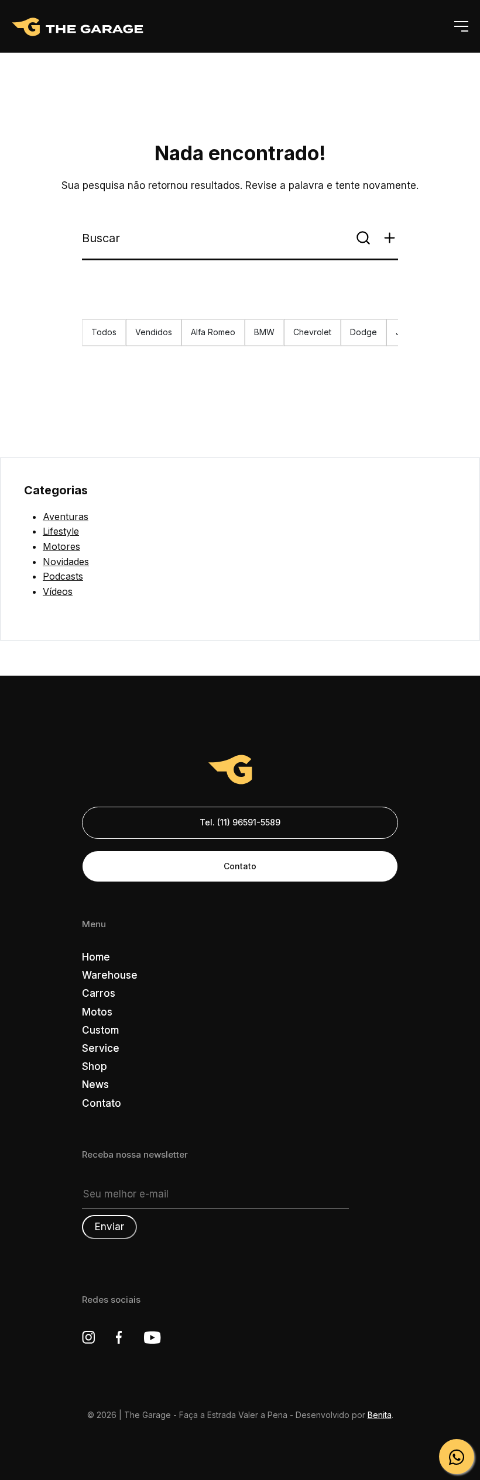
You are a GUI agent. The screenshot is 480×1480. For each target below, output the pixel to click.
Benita (380, 1415)
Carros (98, 993)
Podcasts (63, 576)
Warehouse (110, 975)
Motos (97, 1012)
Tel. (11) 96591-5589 (240, 822)
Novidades (66, 561)
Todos (103, 332)
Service (100, 1048)
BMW (264, 332)
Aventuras (65, 516)
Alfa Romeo (213, 332)
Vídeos (58, 591)
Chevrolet (312, 332)
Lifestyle (61, 531)
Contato (240, 866)
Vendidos (153, 332)
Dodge (363, 332)
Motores (61, 546)
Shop (94, 1066)
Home (96, 957)
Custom (100, 1030)
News (95, 1084)
